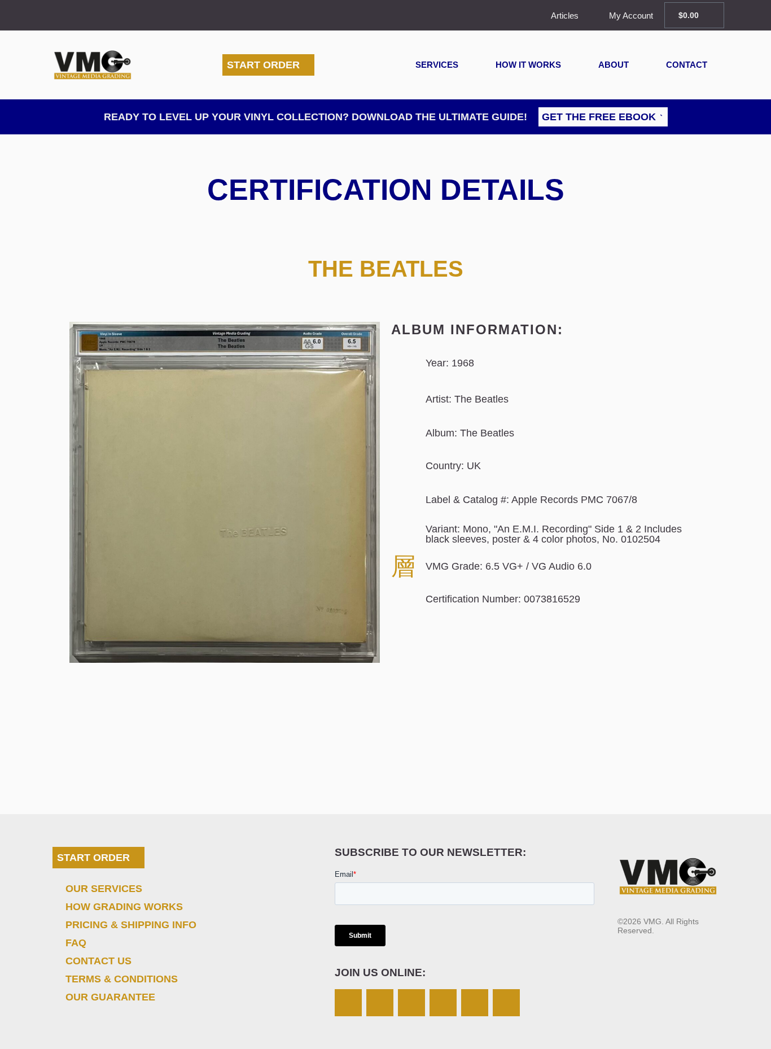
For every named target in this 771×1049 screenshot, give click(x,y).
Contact (686, 64)
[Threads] (443, 1002)
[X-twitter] (379, 1002)
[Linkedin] (474, 1002)
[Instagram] (348, 1002)
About (613, 64)
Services (436, 64)
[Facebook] (411, 1002)
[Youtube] (506, 1002)
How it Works (528, 64)
